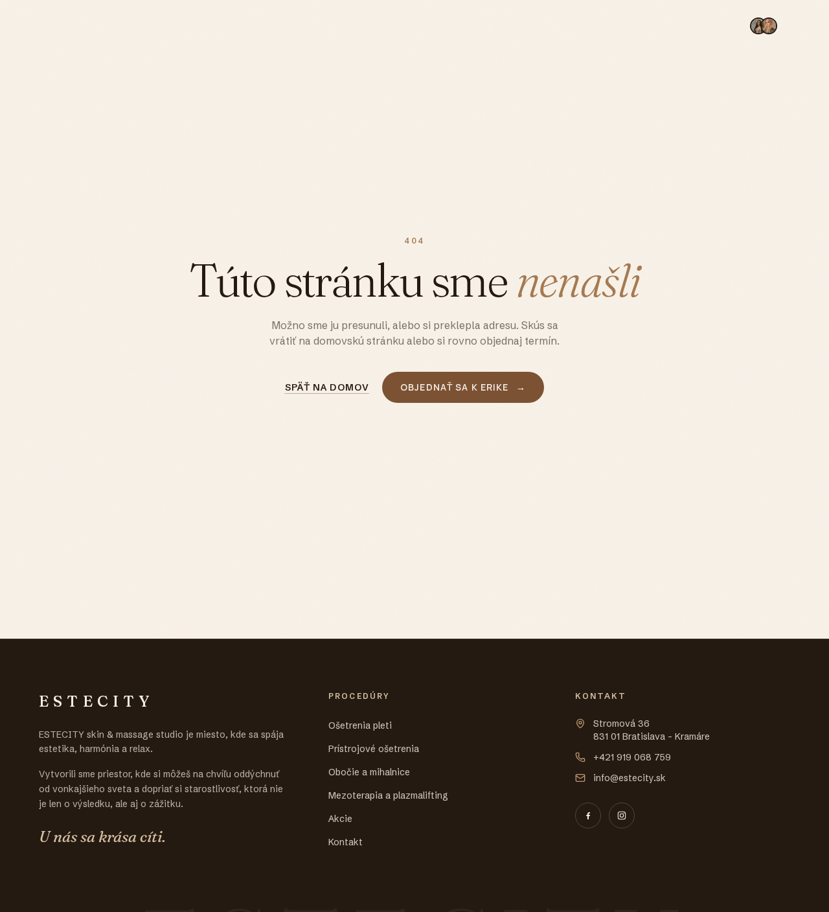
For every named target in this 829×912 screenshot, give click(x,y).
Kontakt (708, 25)
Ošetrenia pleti (185, 25)
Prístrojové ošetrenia (298, 25)
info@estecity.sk (629, 778)
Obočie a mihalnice (419, 25)
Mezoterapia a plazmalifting (555, 25)
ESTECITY (82, 25)
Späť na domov (327, 387)
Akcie (658, 25)
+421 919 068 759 (632, 757)
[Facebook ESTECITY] (588, 815)
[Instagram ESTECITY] (622, 815)
